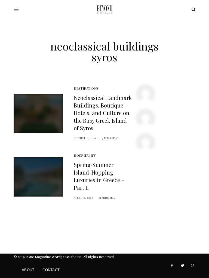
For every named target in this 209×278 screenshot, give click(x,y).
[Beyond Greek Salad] (104, 9)
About (28, 270)
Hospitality (85, 155)
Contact (51, 270)
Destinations (86, 88)
